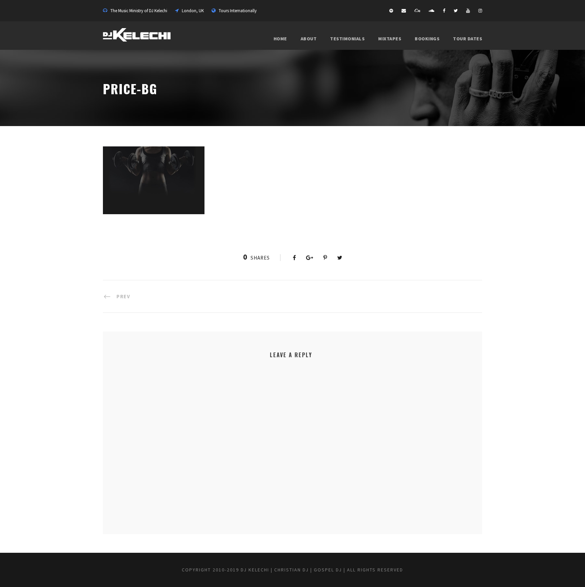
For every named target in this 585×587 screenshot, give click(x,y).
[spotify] (391, 11)
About (309, 39)
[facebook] (444, 11)
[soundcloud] (431, 11)
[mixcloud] (417, 11)
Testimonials (347, 39)
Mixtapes (389, 39)
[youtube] (468, 11)
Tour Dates (467, 39)
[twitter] (456, 11)
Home (280, 39)
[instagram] (480, 11)
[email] (404, 11)
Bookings (427, 39)
